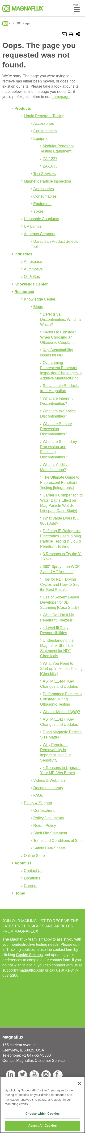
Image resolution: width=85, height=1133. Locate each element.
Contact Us (33, 871)
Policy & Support (38, 803)
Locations (32, 878)
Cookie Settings (29, 955)
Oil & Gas (32, 277)
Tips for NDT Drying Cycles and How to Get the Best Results (59, 584)
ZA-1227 (50, 159)
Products (22, 108)
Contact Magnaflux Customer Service (33, 1061)
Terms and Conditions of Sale (58, 841)
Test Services (44, 174)
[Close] (79, 1083)
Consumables (45, 131)
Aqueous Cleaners (39, 234)
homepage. (60, 97)
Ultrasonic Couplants (41, 219)
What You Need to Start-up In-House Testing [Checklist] (61, 668)
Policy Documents (48, 818)
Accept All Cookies (42, 1125)
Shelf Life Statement (50, 833)
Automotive (33, 269)
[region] (42, 1105)
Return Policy (44, 826)
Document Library (48, 788)
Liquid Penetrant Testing (44, 116)
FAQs (38, 795)
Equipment (42, 139)
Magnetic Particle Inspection (47, 181)
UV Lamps (33, 226)
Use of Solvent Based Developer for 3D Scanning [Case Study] (59, 602)
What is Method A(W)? (61, 712)
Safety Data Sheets (49, 848)
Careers (30, 886)
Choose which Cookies (43, 1113)
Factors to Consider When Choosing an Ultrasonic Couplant (58, 337)
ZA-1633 (50, 166)
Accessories (43, 123)
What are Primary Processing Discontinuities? (56, 429)
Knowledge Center (31, 284)
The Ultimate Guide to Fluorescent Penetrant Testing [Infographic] (59, 482)
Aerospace (33, 262)
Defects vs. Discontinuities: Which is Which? (60, 319)
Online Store (34, 856)
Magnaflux (5, 23)
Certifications (44, 811)
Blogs (38, 307)
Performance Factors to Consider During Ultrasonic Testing (61, 699)
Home (19, 893)
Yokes (38, 211)
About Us (22, 863)
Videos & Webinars (49, 780)
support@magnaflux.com (23, 970)
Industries (23, 254)
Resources (24, 292)
